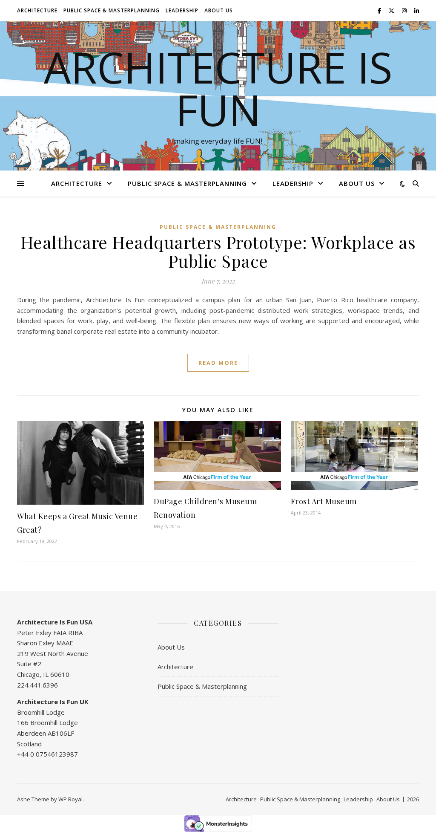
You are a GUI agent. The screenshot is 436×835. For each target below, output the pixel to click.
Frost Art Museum (324, 501)
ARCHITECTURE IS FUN (218, 88)
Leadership (182, 10)
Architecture (37, 10)
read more (218, 363)
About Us (218, 10)
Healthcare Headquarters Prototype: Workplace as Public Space (218, 251)
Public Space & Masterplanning (111, 10)
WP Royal (70, 799)
